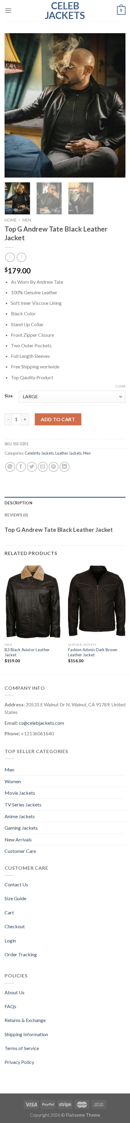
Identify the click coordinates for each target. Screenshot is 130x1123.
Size (9, 396)
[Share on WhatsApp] (10, 467)
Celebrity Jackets (39, 453)
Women (13, 781)
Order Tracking (21, 954)
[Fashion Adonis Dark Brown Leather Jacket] (96, 601)
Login (10, 940)
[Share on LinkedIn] (65, 467)
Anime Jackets (20, 816)
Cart (9, 912)
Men (26, 220)
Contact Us (16, 884)
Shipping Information (26, 1034)
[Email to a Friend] (43, 467)
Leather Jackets (68, 453)
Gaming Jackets (21, 828)
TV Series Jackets (23, 804)
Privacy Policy (19, 1062)
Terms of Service (22, 1048)
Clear (120, 386)
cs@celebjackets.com (41, 723)
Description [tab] (18, 502)
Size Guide (15, 898)
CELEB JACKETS (65, 10)
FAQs (10, 1006)
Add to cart (58, 419)
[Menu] (8, 10)
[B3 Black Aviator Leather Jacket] (33, 601)
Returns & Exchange (25, 1020)
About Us (14, 992)
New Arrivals (18, 839)
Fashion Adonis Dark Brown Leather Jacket (92, 652)
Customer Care (20, 851)
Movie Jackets (20, 793)
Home (11, 220)
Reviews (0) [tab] (16, 515)
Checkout (15, 926)
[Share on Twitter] (32, 467)
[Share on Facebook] (21, 467)
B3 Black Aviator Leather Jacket (27, 652)
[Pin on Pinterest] (54, 467)
